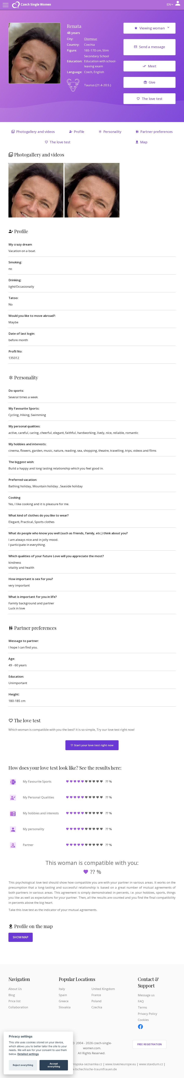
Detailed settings (28, 1053)
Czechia (96, 1007)
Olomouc (90, 39)
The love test (152, 98)
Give (152, 82)
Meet (152, 66)
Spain (63, 995)
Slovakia (65, 1007)
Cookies (143, 1020)
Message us (146, 995)
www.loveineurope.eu (120, 1064)
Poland (96, 1001)
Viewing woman (152, 28)
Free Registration (149, 1044)
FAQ (141, 1001)
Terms (142, 1007)
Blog (11, 995)
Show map (20, 937)
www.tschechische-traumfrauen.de (92, 1069)
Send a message (152, 46)
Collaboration (18, 1007)
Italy (62, 989)
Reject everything (23, 1065)
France (96, 995)
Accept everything (54, 1065)
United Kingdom (103, 989)
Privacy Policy (147, 1014)
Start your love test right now (93, 745)
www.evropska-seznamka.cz (82, 1064)
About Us (15, 989)
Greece (63, 1001)
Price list (14, 1001)
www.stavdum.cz (151, 1064)
